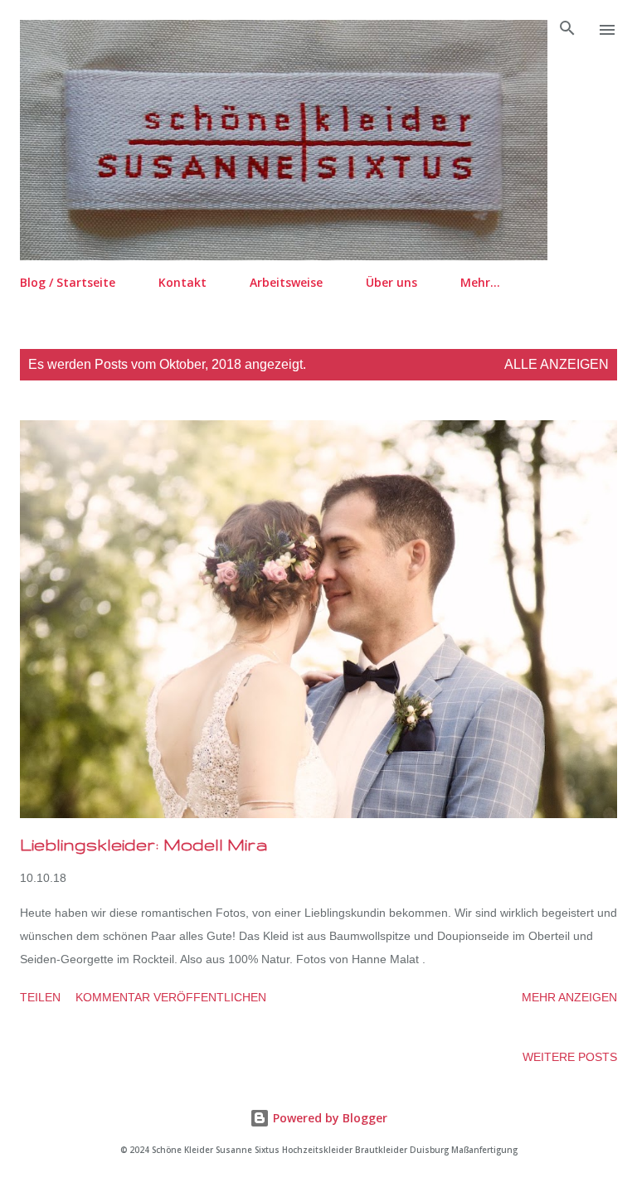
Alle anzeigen (556, 364)
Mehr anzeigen (569, 997)
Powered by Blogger (328, 1118)
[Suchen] (567, 30)
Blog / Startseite (67, 282)
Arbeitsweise (286, 282)
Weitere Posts (570, 1056)
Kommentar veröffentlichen (170, 997)
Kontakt (182, 282)
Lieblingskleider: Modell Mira (144, 844)
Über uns (391, 282)
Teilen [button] (40, 997)
